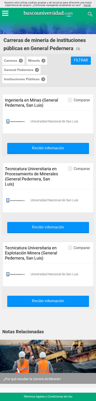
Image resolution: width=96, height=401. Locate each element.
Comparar (82, 100)
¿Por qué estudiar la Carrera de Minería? (32, 379)
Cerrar (87, 5)
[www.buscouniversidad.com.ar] (48, 16)
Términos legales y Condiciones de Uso (48, 396)
